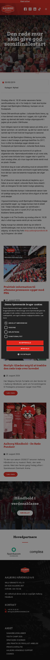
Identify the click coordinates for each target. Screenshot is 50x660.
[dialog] (25, 330)
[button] (25, 354)
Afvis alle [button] (25, 349)
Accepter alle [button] (25, 343)
